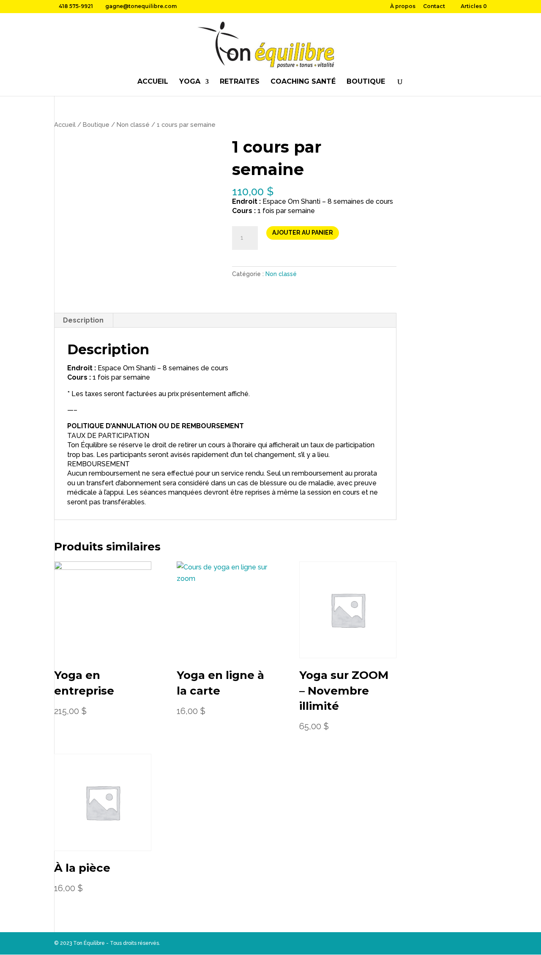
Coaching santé (303, 82)
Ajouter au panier (302, 232)
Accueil (152, 82)
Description (83, 320)
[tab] (83, 320)
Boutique (366, 82)
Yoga (189, 82)
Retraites (240, 82)
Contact (434, 6)
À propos (402, 6)
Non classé (133, 124)
